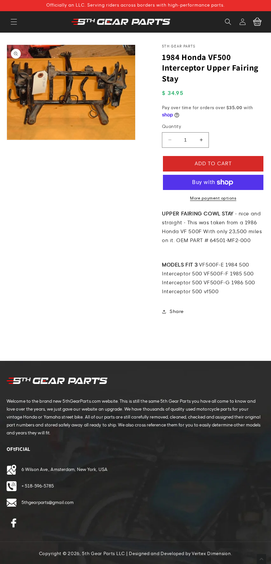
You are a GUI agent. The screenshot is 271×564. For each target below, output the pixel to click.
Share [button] (177, 311)
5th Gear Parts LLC (103, 553)
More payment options (213, 198)
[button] (14, 22)
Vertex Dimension (211, 553)
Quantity (171, 126)
